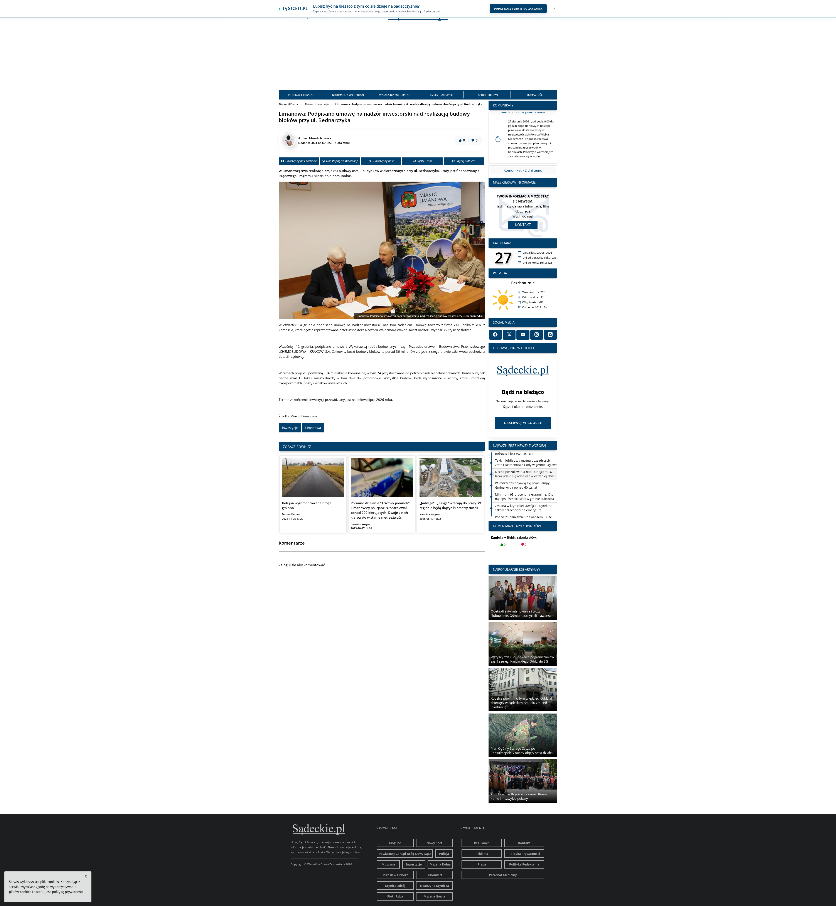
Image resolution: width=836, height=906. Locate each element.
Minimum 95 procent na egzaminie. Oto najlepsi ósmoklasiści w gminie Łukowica (524, 480)
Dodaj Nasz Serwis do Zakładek (518, 8)
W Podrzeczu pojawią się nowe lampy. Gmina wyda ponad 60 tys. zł (522, 469)
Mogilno (395, 843)
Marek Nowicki (320, 138)
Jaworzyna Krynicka (434, 886)
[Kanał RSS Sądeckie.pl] (550, 335)
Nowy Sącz (434, 843)
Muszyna (388, 864)
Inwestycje (290, 427)
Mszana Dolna (440, 864)
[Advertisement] (418, 57)
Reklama (481, 854)
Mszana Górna (434, 896)
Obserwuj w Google (523, 423)
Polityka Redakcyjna (524, 864)
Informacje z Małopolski (348, 94)
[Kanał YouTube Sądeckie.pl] (522, 335)
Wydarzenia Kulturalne (394, 94)
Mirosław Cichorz (395, 875)
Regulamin (482, 843)
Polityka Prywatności (524, 854)
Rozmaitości (535, 94)
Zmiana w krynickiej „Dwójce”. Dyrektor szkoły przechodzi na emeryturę (523, 492)
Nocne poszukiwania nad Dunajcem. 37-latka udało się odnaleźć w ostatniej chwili (525, 458)
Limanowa (313, 427)
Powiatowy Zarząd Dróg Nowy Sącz (405, 854)
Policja (444, 854)
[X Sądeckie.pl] (509, 335)
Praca (482, 864)
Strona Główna (288, 104)
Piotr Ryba (395, 896)
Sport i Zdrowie (488, 94)
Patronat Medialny (503, 875)
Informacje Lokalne (301, 94)
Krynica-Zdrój (395, 886)
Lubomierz (434, 875)
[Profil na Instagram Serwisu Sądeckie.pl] (536, 335)
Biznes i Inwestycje (441, 94)
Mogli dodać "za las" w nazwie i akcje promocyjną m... (523, 543)
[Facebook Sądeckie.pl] (495, 335)
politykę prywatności (67, 891)
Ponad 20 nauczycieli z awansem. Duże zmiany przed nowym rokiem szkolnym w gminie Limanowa (525, 505)
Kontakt (523, 224)
